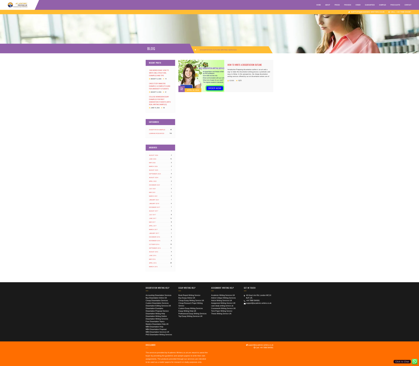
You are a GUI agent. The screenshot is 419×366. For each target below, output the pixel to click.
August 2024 (153, 177)
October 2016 (154, 244)
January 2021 (154, 200)
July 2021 (152, 188)
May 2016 (152, 259)
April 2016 (153, 263)
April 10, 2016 (193, 90)
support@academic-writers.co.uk (367, 12)
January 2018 (154, 203)
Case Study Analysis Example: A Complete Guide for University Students (159, 86)
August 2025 (153, 170)
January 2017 (154, 233)
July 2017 (152, 214)
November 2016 (154, 240)
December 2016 (154, 237)
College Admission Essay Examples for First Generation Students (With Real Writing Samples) (160, 101)
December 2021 (154, 185)
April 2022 (153, 181)
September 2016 (155, 248)
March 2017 (153, 229)
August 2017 (153, 211)
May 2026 (152, 163)
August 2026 (153, 155)
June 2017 (152, 218)
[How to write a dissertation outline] (201, 76)
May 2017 (152, 222)
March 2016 (153, 266)
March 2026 (153, 166)
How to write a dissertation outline (245, 64)
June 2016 (152, 255)
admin (231, 80)
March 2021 (153, 196)
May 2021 (152, 192)
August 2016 (153, 252)
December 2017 (154, 207)
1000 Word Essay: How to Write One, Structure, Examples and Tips (159, 72)
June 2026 (152, 159)
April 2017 (153, 226)
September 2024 (155, 174)
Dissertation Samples (157, 130)
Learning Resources (156, 133)
